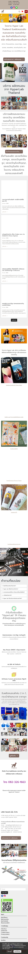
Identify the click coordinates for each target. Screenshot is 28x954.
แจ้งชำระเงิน (4, 931)
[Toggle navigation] (26, 11)
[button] (19, 11)
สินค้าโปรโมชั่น (4, 921)
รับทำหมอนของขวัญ (13, 151)
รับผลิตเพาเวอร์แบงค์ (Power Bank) (14, 385)
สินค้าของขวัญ (5, 919)
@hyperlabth (16, 1)
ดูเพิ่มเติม (4, 212)
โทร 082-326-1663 (14, 782)
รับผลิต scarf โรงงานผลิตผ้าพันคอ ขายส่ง (14, 417)
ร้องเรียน (3, 940)
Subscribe (4, 892)
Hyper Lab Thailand (12, 830)
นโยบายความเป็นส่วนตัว (19, 947)
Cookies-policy (5, 932)
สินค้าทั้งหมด (4, 917)
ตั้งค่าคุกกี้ (10, 951)
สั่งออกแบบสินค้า (5, 923)
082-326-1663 (16, 3)
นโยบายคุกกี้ (7, 948)
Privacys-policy (5, 934)
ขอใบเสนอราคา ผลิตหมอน (13, 59)
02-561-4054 (16, 4)
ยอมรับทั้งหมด (17, 951)
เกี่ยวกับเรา (4, 929)
